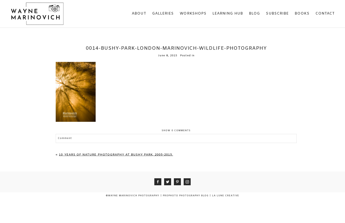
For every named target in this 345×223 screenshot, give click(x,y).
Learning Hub (227, 13)
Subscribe (277, 13)
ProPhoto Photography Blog (186, 195)
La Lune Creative (225, 195)
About (139, 13)
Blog (254, 13)
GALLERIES (163, 13)
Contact (325, 13)
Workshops (193, 13)
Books (302, 13)
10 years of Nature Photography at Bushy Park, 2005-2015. (116, 155)
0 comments (176, 130)
